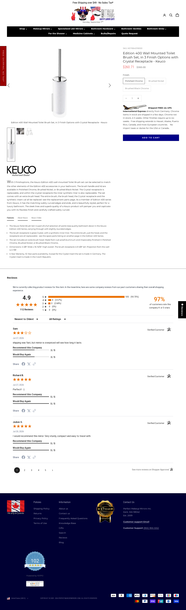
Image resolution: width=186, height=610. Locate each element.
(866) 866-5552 (151, 528)
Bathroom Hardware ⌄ (103, 28)
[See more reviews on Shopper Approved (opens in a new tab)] (34, 364)
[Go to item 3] (30, 132)
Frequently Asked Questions (73, 518)
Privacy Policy (41, 518)
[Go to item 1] (11, 144)
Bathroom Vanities (131, 28)
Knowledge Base (67, 523)
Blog (61, 542)
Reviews (63, 537)
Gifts (61, 528)
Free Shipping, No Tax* (3, 66)
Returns (38, 513)
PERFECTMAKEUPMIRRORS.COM (70, 598)
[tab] (10, 218)
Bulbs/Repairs (108, 33)
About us (63, 508)
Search (62, 533)
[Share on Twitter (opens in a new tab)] (29, 364)
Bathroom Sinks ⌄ (157, 28)
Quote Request (129, 33)
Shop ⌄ (23, 28)
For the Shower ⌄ (57, 33)
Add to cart (151, 137)
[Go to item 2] (20, 131)
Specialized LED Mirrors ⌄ (71, 28)
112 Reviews (30, 309)
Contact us (64, 513)
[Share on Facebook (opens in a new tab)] (23, 364)
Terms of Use (40, 523)
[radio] (93, 297)
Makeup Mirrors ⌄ (42, 28)
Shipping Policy (42, 508)
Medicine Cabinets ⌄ (84, 33)
